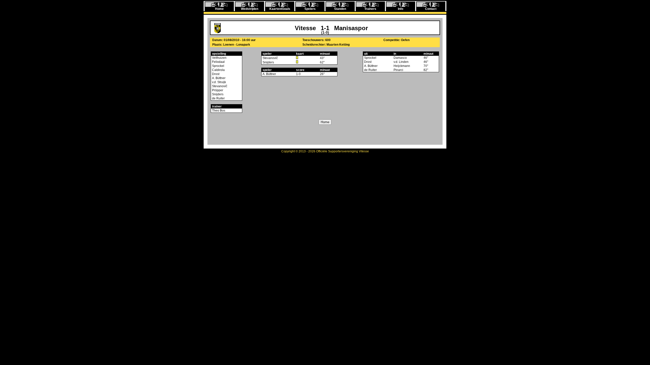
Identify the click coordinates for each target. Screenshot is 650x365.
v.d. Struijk (218, 82)
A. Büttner (218, 78)
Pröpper (217, 90)
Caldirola (218, 70)
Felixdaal (218, 62)
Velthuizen (218, 58)
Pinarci (398, 70)
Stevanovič (219, 86)
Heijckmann (402, 66)
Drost (215, 74)
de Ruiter (218, 98)
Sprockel (217, 66)
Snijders (217, 94)
